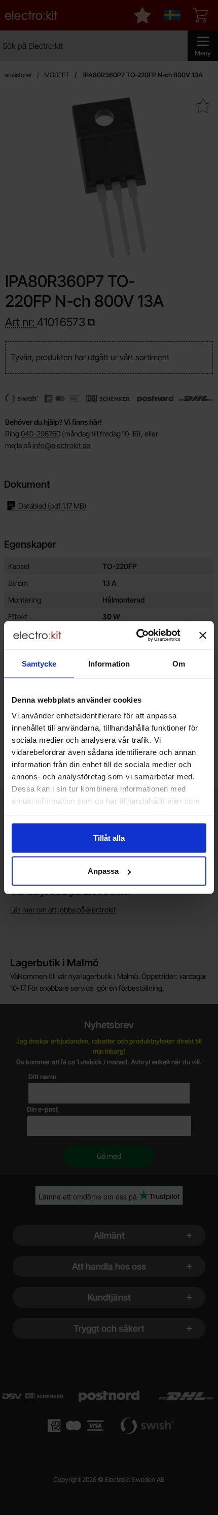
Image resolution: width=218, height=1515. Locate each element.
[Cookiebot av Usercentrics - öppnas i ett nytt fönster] (137, 635)
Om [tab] (178, 663)
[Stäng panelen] (202, 635)
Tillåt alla (109, 837)
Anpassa (103, 871)
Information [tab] (109, 663)
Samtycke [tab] (39, 663)
